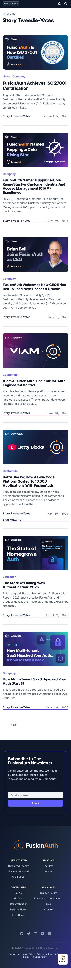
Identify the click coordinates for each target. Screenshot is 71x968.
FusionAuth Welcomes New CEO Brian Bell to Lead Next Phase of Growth (34, 287)
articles (48, 909)
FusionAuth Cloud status (48, 898)
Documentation (18, 903)
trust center (19, 914)
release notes (18, 909)
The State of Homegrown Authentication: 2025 (24, 585)
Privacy (40, 954)
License (12, 954)
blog (48, 903)
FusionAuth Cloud (18, 871)
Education (9, 576)
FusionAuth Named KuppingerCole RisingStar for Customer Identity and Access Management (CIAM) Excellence (34, 186)
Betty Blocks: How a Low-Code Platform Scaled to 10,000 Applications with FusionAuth (29, 481)
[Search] (65, 3)
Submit (35, 803)
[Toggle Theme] (59, 3)
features (48, 865)
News (6, 76)
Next (13, 724)
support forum (48, 892)
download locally (18, 865)
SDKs (18, 892)
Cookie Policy (40, 957)
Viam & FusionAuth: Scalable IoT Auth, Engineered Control (34, 383)
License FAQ (26, 954)
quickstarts (18, 876)
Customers (10, 374)
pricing (48, 871)
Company (19, 76)
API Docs (18, 898)
